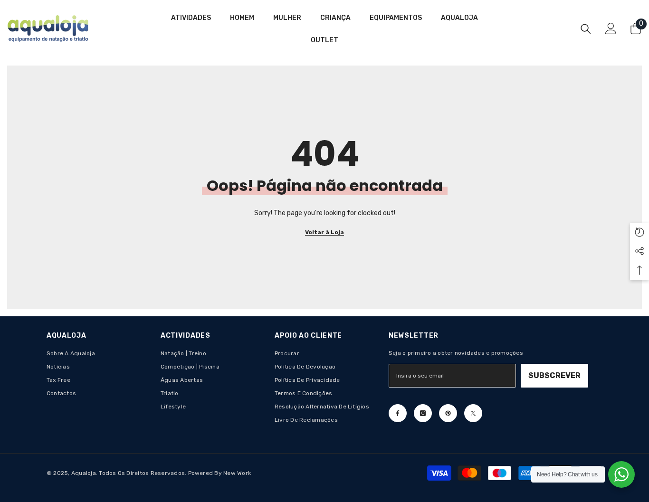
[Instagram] (423, 413)
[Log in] (611, 28)
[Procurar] (586, 28)
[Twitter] (473, 413)
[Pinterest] (448, 413)
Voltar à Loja (324, 232)
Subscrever (554, 375)
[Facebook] (398, 413)
